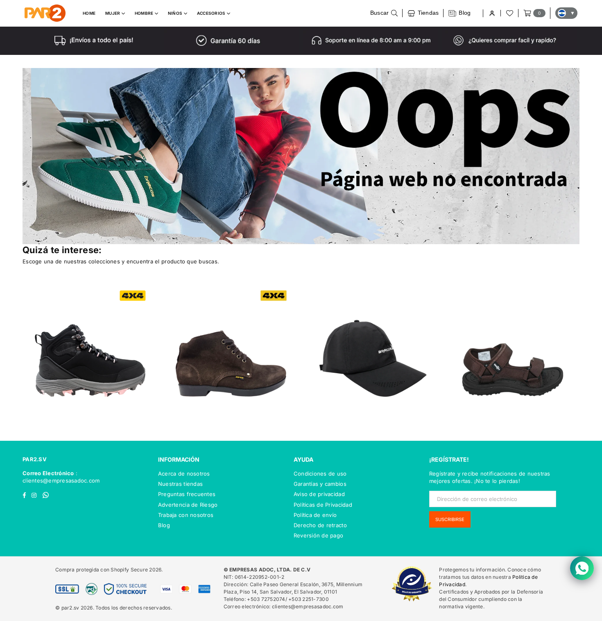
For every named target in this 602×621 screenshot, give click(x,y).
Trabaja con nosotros (185, 515)
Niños (176, 13)
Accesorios (212, 13)
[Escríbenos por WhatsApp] (582, 568)
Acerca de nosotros (184, 473)
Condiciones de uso (320, 473)
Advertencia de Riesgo (187, 504)
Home (89, 13)
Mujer (113, 13)
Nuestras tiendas (180, 483)
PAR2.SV (35, 459)
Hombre (145, 13)
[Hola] (491, 13)
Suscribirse (449, 519)
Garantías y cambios (320, 483)
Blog (164, 525)
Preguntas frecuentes (186, 494)
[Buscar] (384, 13)
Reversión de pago (318, 535)
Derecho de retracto (320, 525)
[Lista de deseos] (509, 13)
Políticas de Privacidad (323, 504)
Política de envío (315, 515)
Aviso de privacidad (319, 494)
